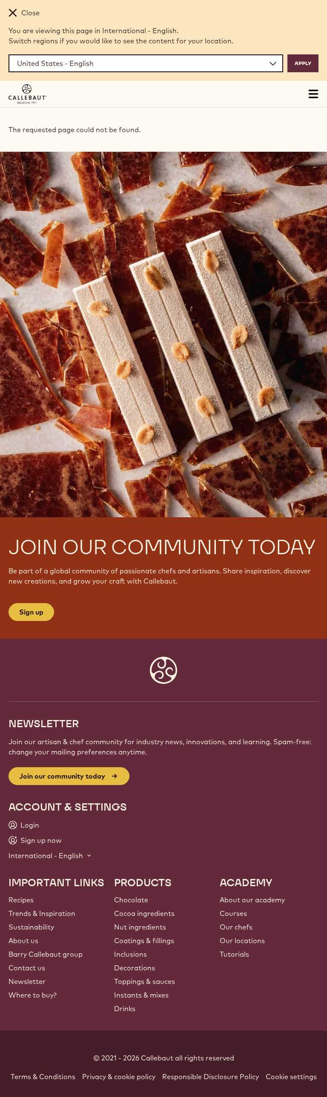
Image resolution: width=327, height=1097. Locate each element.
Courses (233, 913)
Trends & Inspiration (42, 913)
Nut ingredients (140, 927)
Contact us (27, 968)
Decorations (134, 968)
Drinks (124, 1008)
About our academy (252, 900)
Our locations (242, 940)
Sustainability (31, 927)
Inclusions (130, 954)
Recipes (21, 900)
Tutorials (234, 954)
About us (23, 940)
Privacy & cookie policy (118, 1076)
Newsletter (27, 981)
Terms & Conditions (43, 1076)
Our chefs (236, 927)
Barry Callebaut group (46, 954)
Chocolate (131, 900)
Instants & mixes (141, 995)
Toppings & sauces (144, 981)
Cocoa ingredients (144, 913)
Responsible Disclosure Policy (210, 1076)
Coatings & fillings (144, 940)
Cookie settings (291, 1076)
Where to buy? (33, 995)
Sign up (31, 612)
